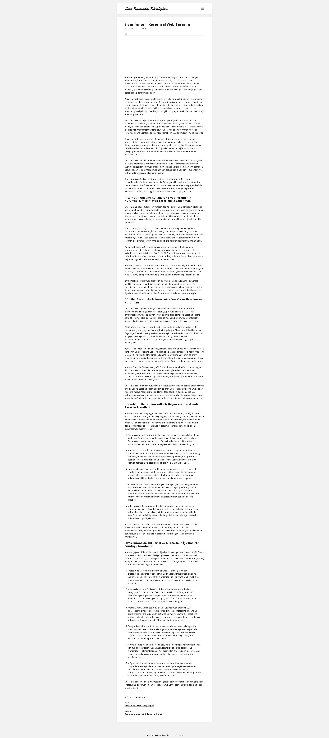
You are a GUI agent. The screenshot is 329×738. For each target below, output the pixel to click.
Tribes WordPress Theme (156, 735)
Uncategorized (142, 697)
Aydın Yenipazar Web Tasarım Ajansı (143, 714)
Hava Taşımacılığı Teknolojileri (146, 8)
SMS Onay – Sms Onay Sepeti (139, 705)
